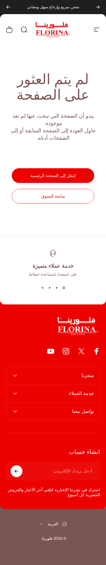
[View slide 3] (49, 287)
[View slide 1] (63, 287)
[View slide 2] (56, 287)
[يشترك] (16, 471)
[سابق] (97, 7)
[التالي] (8, 7)
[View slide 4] (42, 287)
